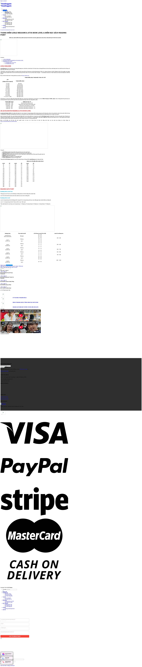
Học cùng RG (5, 21)
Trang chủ (5, 9)
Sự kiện (4, 25)
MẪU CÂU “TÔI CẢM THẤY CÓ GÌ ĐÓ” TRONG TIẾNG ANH (11, 266)
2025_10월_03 (4, 271)
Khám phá (5, 18)
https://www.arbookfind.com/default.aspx (8, 121)
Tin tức (4, 14)
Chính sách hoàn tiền (4, 371)
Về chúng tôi (5, 10)
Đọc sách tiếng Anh (8, 13)
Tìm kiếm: (4, 589)
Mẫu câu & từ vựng (8, 20)
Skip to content (3, 1)
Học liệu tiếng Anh (8, 24)
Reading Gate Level (9, 63)
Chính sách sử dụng (23, 369)
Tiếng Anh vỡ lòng (8, 12)
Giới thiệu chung (8, 11)
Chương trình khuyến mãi (9, 26)
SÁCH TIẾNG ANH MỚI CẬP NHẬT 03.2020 (8, 267)
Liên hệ (4, 27)
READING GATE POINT (7, 61)
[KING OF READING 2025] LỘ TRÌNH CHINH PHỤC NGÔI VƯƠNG (25, 302)
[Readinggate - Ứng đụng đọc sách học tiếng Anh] (5, 5)
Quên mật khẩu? (3, 665)
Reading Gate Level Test (10, 62)
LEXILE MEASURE (6, 59)
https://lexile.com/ (25, 75)
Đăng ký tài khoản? (11, 665)
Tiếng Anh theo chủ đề (9, 19)
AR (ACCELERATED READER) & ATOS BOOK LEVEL (13, 60)
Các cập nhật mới (8, 17)
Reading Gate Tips (8, 22)
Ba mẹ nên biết (8, 16)
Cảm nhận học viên (8, 23)
